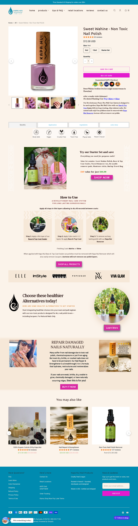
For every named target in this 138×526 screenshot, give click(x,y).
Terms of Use (13, 498)
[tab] (22, 124)
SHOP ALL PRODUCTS (69, 264)
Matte (110, 99)
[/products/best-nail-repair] (69, 425)
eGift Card (43, 486)
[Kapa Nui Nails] (15, 10)
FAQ (9, 477)
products (42, 10)
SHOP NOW (102, 177)
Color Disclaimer (14, 484)
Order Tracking (45, 494)
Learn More (112, 327)
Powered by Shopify (46, 521)
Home (10, 23)
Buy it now (106, 75)
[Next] (75, 61)
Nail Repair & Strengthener (69, 447)
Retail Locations (45, 482)
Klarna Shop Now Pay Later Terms (52, 498)
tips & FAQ (57, 10)
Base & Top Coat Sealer (37, 239)
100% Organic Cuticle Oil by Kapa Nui (27, 447)
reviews (90, 10)
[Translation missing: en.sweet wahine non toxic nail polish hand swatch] (30, 103)
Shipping (11, 488)
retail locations (75, 10)
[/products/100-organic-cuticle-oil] (27, 425)
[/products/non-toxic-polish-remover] (111, 425)
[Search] (114, 10)
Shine (117, 99)
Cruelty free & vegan (78, 477)
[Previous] (11, 61)
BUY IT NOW (69, 387)
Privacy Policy (13, 495)
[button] (88, 37)
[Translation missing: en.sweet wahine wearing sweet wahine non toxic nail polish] (69, 103)
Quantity (86, 57)
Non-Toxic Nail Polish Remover (110, 447)
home (32, 10)
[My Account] (120, 10)
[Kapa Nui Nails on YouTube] (127, 512)
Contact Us (43, 477)
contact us (102, 10)
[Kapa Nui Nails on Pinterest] (123, 512)
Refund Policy (13, 491)
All (16, 23)
